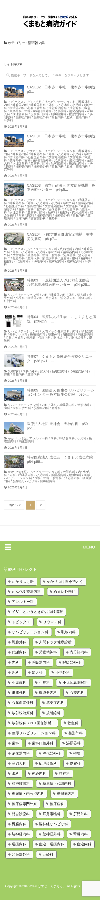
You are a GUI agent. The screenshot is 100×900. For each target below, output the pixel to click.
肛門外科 (10, 301)
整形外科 (15, 111)
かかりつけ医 (17, 438)
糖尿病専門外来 (24, 804)
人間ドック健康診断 (56, 331)
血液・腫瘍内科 (77, 117)
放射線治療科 (57, 108)
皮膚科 (35, 114)
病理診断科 (20, 114)
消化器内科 (76, 111)
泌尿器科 (60, 111)
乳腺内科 (14, 371)
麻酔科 (8, 120)
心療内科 (77, 692)
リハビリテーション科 (60, 102)
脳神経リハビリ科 (25, 481)
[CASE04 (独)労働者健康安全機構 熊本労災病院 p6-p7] (14, 238)
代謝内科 (69, 472)
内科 (7, 105)
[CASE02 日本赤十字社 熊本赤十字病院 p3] (14, 91)
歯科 (27, 111)
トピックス (15, 102)
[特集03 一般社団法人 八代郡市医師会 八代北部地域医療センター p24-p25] (14, 284)
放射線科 (75, 108)
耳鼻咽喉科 (26, 215)
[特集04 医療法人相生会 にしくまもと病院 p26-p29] (14, 321)
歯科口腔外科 (42, 111)
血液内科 (22, 218)
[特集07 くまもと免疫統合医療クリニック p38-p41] (14, 360)
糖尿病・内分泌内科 (73, 212)
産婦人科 (33, 258)
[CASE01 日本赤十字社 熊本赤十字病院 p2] (14, 140)
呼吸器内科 (20, 105)
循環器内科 (17, 108)
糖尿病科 (57, 804)
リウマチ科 (34, 102)
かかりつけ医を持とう (65, 581)
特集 (9, 337)
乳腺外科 (84, 102)
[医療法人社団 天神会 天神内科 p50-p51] (14, 428)
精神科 (52, 212)
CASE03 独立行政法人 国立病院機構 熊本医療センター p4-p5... (61, 187)
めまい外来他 (64, 591)
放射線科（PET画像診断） (33, 723)
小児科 (76, 105)
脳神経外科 (41, 117)
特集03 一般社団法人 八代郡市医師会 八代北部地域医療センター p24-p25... (60, 282)
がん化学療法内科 (26, 591)
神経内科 (84, 298)
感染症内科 (34, 206)
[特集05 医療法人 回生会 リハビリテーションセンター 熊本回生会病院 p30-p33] (14, 394)
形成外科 (69, 203)
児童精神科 (48, 652)
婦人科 (81, 295)
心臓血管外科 (36, 108)
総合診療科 (21, 814)
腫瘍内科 (33, 374)
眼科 (45, 114)
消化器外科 (17, 258)
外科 (51, 105)
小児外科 (63, 105)
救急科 (85, 206)
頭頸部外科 (38, 218)
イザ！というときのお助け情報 (37, 612)
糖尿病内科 (76, 114)
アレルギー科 (38, 438)
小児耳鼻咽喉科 (75, 682)
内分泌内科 (79, 652)
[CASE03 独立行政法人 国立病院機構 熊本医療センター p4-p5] (14, 189)
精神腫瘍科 (58, 114)
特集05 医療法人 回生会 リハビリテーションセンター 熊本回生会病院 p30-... (60, 392)
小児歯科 (42, 475)
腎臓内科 (58, 117)
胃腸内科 (19, 374)
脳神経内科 (23, 117)
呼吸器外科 (38, 105)
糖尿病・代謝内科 (16, 261)
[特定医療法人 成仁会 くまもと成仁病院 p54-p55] (14, 461)
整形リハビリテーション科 (34, 733)
